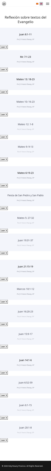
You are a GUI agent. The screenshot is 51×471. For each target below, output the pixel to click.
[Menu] (47, 3)
